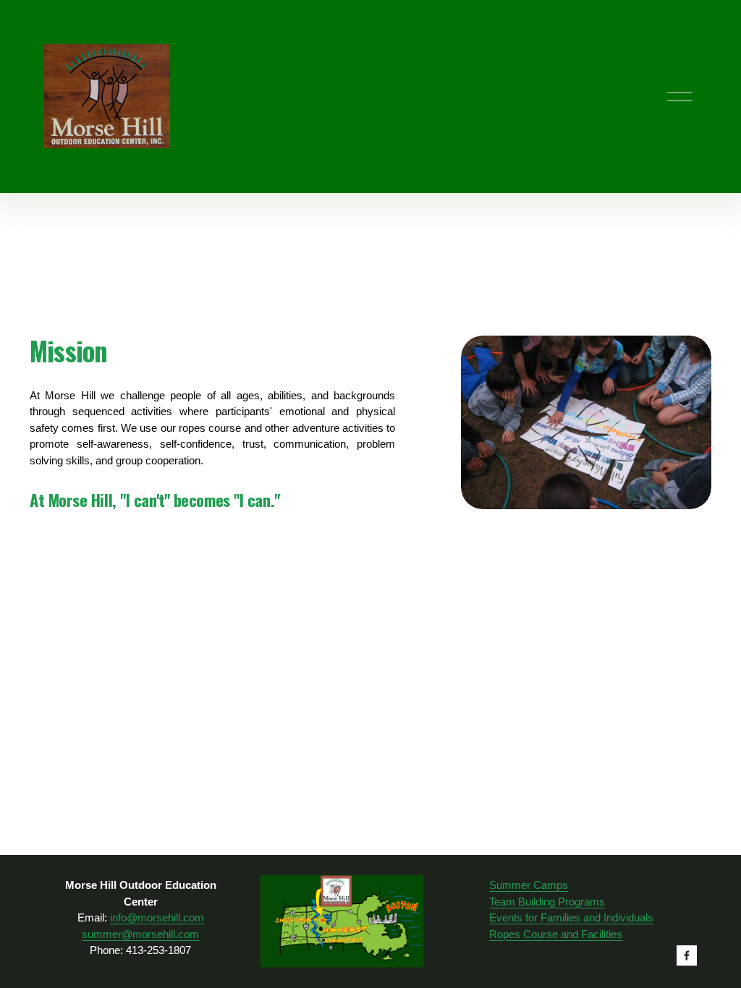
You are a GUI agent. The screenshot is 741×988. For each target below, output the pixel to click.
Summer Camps (528, 885)
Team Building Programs (547, 901)
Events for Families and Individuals (571, 917)
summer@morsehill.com (140, 934)
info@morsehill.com (157, 917)
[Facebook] (687, 955)
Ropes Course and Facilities (555, 934)
